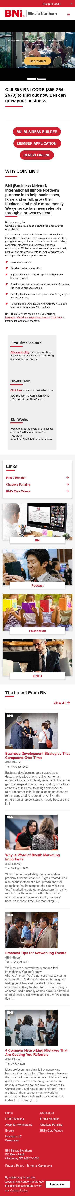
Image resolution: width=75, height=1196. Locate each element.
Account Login (52, 4)
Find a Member (16, 478)
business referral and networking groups (27, 317)
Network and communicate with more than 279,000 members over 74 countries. (37, 43)
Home (9, 1113)
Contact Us (47, 1113)
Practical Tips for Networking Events (35, 952)
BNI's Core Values (18, 491)
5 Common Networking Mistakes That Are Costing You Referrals (36, 1052)
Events (9, 1130)
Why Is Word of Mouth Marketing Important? (32, 856)
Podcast (37, 585)
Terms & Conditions (39, 1165)
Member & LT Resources (13, 1138)
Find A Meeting (14, 1119)
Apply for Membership (18, 1125)
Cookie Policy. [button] (19, 1190)
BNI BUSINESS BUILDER (37, 131)
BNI (37, 540)
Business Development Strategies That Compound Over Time (37, 755)
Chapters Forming (18, 484)
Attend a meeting (19, 352)
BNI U (37, 676)
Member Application (37, 143)
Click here (56, 317)
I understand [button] (57, 1184)
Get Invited (37, 61)
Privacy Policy (14, 1165)
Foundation (37, 630)
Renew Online (36, 154)
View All (60, 703)
